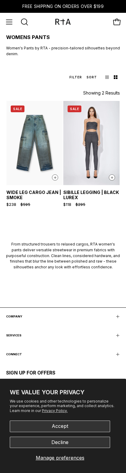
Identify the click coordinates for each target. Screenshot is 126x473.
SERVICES (13, 335)
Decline (60, 442)
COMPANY (14, 316)
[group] (63, 6)
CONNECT (14, 354)
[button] (24, 22)
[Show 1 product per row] (107, 77)
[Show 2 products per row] (115, 77)
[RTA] (63, 22)
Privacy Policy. (55, 410)
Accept (60, 426)
